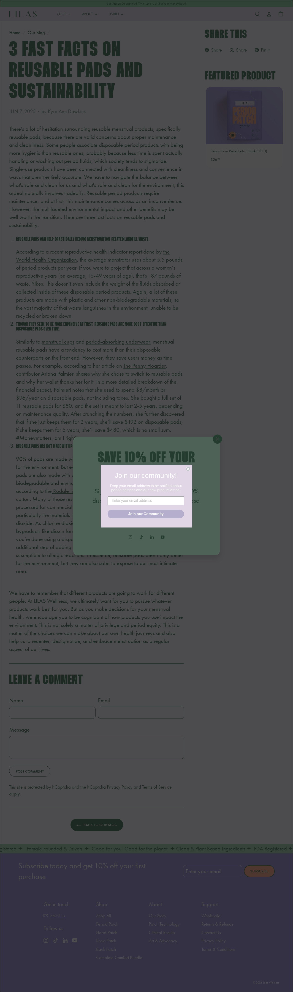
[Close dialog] (188, 469)
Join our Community (146, 514)
